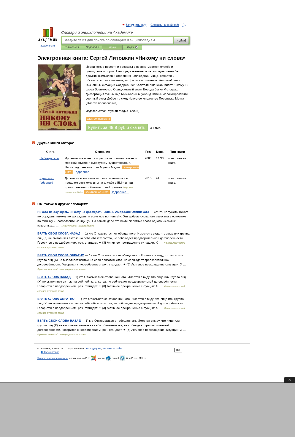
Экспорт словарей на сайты (52, 358)
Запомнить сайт (136, 24)
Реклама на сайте (112, 348)
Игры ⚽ (132, 47)
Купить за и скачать (116, 127)
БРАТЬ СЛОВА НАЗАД (54, 277)
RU (184, 24)
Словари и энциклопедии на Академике (97, 32)
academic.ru (47, 45)
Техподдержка (93, 348)
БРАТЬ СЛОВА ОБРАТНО (56, 298)
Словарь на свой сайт (165, 24)
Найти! (181, 40)
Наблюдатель (49, 158)
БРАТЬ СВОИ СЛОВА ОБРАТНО (60, 255)
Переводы (92, 47)
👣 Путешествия (50, 352)
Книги (112, 47)
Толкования (71, 47)
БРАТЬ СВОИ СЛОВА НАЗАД (58, 233)
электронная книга (97, 192)
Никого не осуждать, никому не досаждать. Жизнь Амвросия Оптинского (93, 212)
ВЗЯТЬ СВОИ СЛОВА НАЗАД (59, 320)
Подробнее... (82, 172)
